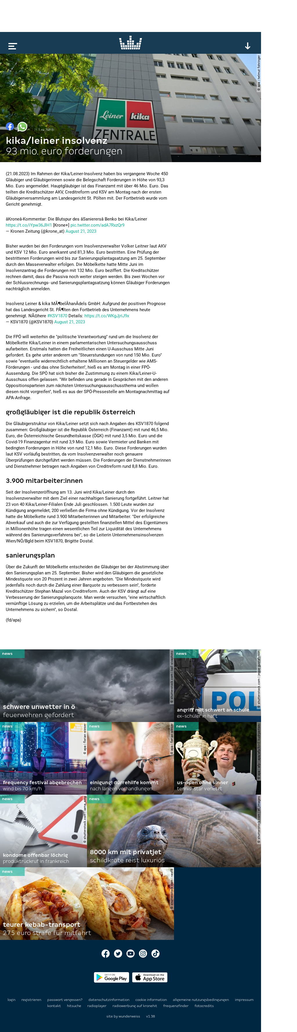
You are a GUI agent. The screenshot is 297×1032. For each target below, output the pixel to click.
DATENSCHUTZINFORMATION (109, 1000)
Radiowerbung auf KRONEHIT (135, 1006)
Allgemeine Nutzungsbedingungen (201, 1000)
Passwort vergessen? (64, 1000)
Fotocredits (204, 1006)
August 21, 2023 (81, 231)
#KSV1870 (57, 315)
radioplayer (97, 1006)
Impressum (244, 1000)
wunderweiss (129, 1016)
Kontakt (54, 1006)
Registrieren (31, 1000)
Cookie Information (151, 1000)
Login (11, 1000)
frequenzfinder (176, 1006)
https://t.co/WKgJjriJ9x (106, 315)
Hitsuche (74, 1006)
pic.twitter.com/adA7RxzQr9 (97, 225)
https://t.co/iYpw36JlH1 (29, 225)
